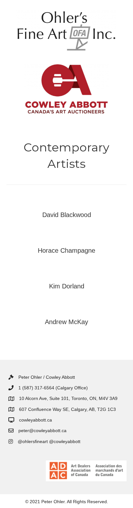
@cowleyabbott (64, 441)
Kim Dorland (66, 286)
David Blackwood (66, 214)
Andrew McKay (66, 321)
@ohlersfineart (33, 441)
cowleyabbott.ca (35, 419)
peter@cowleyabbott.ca (42, 430)
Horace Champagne (66, 250)
